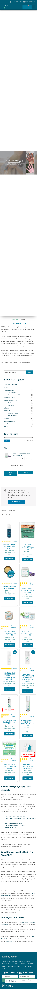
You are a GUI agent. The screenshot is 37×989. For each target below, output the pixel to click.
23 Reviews (13, 759)
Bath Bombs (12, 403)
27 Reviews (13, 715)
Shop (17, 319)
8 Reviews (14, 668)
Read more (9, 734)
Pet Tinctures (12, 415)
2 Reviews (14, 583)
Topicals (6, 418)
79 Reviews (32, 626)
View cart (16, 501)
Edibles (6, 408)
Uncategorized (8, 424)
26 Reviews (32, 669)
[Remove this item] (32, 459)
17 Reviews (32, 715)
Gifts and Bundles (9, 421)
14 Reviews (13, 626)
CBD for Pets (8, 411)
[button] (33, 6)
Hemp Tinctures (9, 390)
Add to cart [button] (9, 558)
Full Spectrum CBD (14, 395)
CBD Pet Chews (13, 413)
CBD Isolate (11, 392)
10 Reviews (32, 759)
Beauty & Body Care (10, 400)
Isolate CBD (7, 387)
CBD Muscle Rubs (9, 398)
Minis (6, 427)
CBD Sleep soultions (10, 385)
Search (29, 372)
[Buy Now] (21, 981)
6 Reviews (14, 541)
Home (13, 319)
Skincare (11, 405)
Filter (7, 441)
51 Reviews (32, 583)
